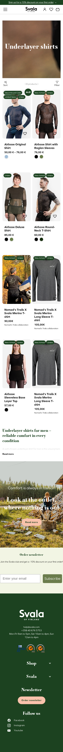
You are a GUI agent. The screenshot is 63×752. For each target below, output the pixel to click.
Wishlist (51, 9)
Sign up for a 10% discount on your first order (31, 2)
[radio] (6, 157)
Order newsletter (31, 700)
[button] (25, 134)
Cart (58, 9)
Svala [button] (31, 676)
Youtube (18, 730)
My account (45, 9)
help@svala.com (31, 627)
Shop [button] (31, 663)
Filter (57, 85)
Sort (5, 85)
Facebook (19, 720)
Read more (8, 454)
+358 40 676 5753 (31, 630)
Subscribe (52, 579)
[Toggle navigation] (5, 9)
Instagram (19, 725)
